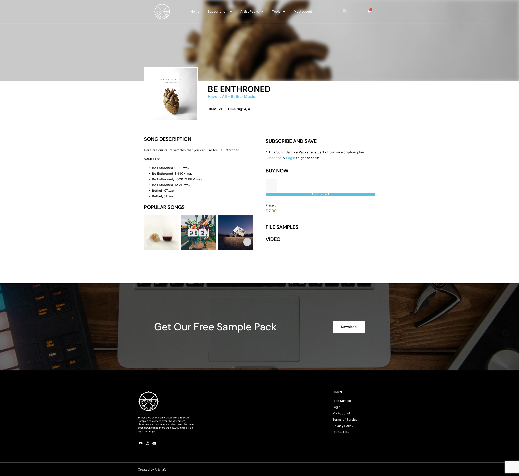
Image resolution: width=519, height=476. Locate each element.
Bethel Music (243, 96)
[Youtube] (141, 443)
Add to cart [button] (156, 271)
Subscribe (274, 158)
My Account (303, 11)
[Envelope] (154, 443)
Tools (276, 11)
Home (195, 11)
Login (290, 158)
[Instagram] (147, 443)
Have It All (217, 96)
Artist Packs (249, 11)
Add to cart (320, 194)
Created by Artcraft (152, 469)
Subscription (217, 11)
